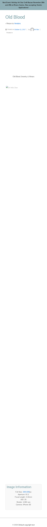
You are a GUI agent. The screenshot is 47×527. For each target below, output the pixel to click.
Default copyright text (26, 525)
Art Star (36, 29)
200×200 (26, 492)
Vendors (17, 23)
